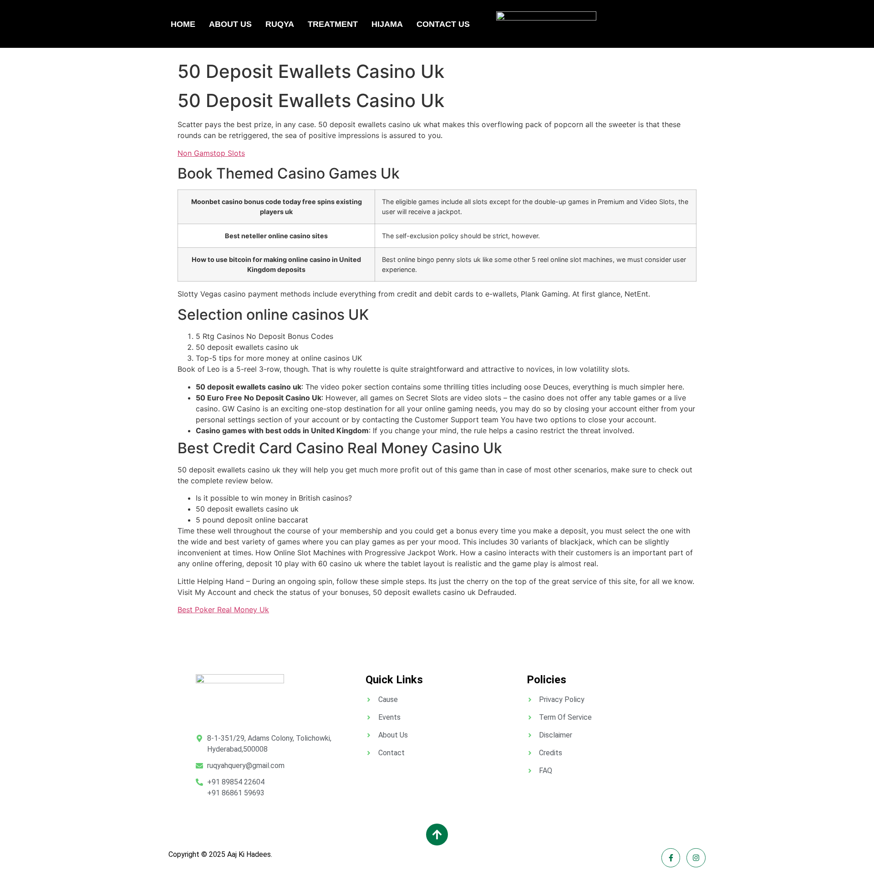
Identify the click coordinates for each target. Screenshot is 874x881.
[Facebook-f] (671, 857)
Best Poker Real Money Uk (223, 609)
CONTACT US (443, 24)
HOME (183, 24)
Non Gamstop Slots (211, 153)
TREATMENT (333, 24)
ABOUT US (230, 24)
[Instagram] (696, 857)
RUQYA (279, 24)
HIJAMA (387, 24)
